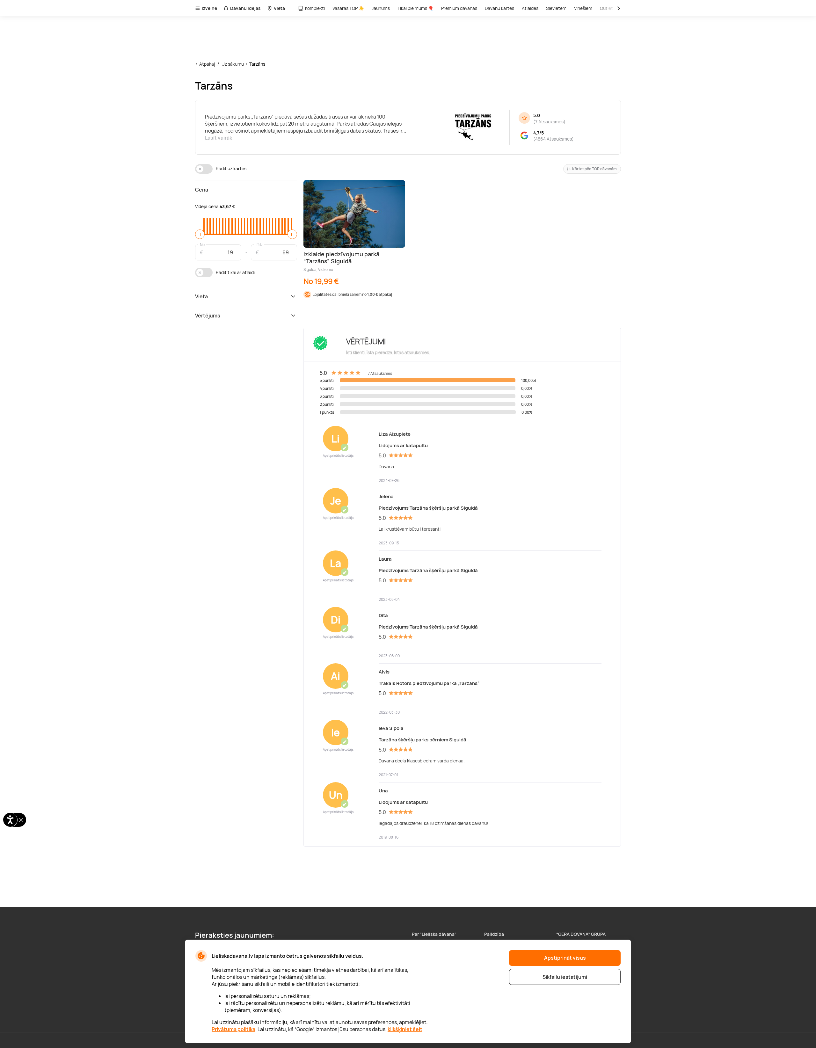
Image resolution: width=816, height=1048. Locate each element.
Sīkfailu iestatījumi (565, 976)
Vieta (279, 8)
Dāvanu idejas (245, 8)
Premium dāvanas (459, 8)
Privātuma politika (233, 1029)
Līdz (259, 244)
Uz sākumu (233, 64)
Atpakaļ (207, 64)
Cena (201, 189)
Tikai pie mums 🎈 (415, 8)
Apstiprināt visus (565, 957)
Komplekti (315, 8)
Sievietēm (556, 8)
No (202, 244)
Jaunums (381, 8)
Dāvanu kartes (499, 8)
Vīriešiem (583, 8)
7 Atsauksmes (549, 122)
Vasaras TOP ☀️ (348, 8)
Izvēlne (209, 8)
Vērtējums (207, 315)
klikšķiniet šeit (405, 1029)
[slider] (200, 234)
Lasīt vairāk (218, 137)
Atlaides (530, 8)
